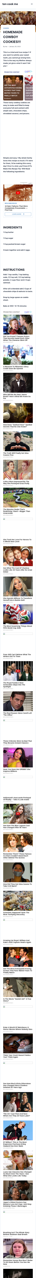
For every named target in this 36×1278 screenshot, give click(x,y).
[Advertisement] (18, 137)
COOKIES (6, 28)
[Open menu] (32, 4)
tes (6, 46)
